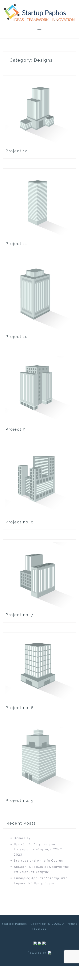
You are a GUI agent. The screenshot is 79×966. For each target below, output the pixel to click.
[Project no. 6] (39, 667)
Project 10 (16, 336)
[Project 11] (39, 203)
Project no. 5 (19, 800)
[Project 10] (39, 296)
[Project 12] (39, 111)
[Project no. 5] (39, 760)
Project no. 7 (19, 615)
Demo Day (22, 838)
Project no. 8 (19, 522)
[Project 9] (39, 389)
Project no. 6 (19, 707)
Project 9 (15, 429)
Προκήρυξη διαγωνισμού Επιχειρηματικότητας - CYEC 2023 (38, 849)
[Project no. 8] (39, 482)
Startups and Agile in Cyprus (38, 860)
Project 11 (16, 243)
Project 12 (16, 151)
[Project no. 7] (39, 575)
